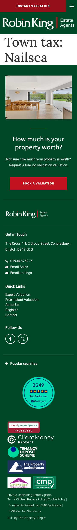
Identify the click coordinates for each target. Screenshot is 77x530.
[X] (23, 339)
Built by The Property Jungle (26, 518)
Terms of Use (16, 499)
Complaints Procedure (23, 505)
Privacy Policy (36, 499)
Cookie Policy (56, 499)
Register (11, 310)
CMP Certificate (50, 505)
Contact (11, 315)
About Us (12, 305)
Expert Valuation (17, 295)
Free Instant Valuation (21, 300)
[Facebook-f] (10, 339)
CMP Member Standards (25, 511)
